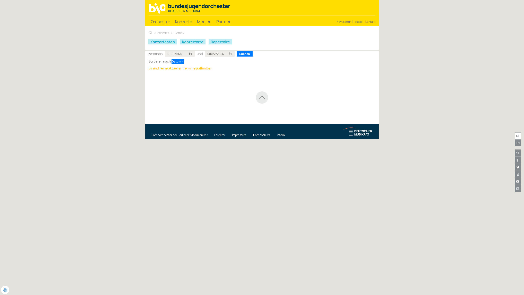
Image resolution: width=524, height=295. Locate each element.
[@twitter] (518, 167)
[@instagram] (518, 174)
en (518, 143)
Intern (281, 135)
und (200, 53)
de (518, 136)
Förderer (219, 135)
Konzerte (183, 21)
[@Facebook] (518, 160)
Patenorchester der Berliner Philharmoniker (179, 135)
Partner (223, 21)
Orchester (160, 21)
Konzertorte (192, 41)
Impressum (239, 135)
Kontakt (370, 22)
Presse (358, 22)
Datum (177, 61)
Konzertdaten (162, 41)
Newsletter (344, 22)
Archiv (180, 33)
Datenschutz (261, 135)
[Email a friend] (518, 188)
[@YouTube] (518, 181)
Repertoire (220, 41)
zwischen (155, 53)
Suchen (244, 54)
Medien (204, 21)
